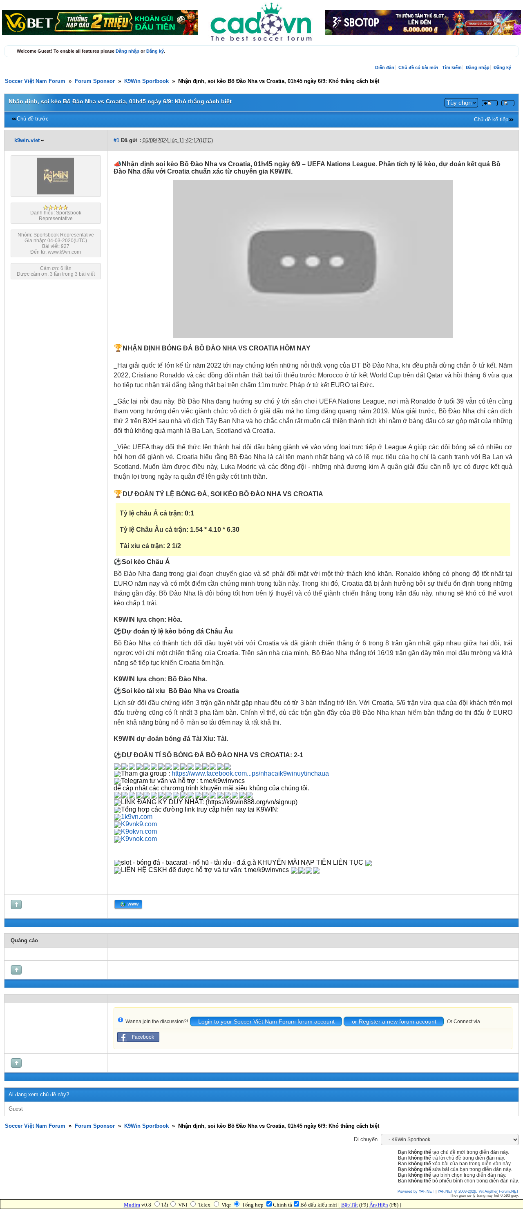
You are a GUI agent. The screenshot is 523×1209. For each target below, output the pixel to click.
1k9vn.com (136, 816)
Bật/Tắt (349, 1205)
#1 (116, 140)
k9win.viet (27, 140)
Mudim (132, 1205)
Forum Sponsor (95, 81)
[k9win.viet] (55, 193)
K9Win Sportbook (146, 81)
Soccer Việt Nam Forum (35, 81)
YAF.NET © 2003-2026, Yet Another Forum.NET (478, 1191)
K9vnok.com (139, 838)
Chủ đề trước (33, 119)
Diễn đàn (384, 67)
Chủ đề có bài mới (418, 67)
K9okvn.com (139, 831)
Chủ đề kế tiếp (491, 120)
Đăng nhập (127, 51)
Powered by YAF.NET (416, 1191)
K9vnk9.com (139, 824)
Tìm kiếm (452, 67)
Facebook (143, 1037)
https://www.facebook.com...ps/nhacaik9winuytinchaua (250, 773)
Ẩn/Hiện (378, 1205)
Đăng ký (155, 51)
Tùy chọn (459, 102)
